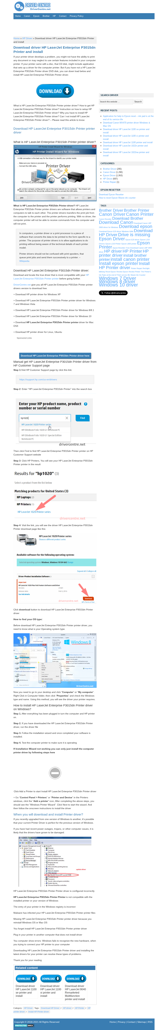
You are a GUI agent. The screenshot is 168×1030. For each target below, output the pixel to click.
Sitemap (141, 1022)
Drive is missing (134, 234)
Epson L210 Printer (113, 244)
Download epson (135, 226)
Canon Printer (140, 214)
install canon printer (130, 259)
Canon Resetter (105, 219)
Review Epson (122, 272)
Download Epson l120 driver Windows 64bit (116, 231)
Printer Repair (109, 182)
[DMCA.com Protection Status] (24, 1027)
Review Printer (134, 272)
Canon (27, 16)
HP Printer (79, 1008)
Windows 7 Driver (117, 278)
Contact (62, 16)
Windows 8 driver (117, 281)
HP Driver (27, 38)
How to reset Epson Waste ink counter (117, 198)
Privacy (121, 1022)
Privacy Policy (77, 16)
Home (18, 16)
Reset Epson (110, 272)
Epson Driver (109, 175)
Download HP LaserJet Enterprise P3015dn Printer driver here (55, 355)
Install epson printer (118, 263)
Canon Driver (109, 172)
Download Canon (116, 222)
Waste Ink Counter (138, 275)
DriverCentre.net (22, 284)
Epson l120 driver (132, 240)
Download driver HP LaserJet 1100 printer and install (128, 142)
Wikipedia (24, 261)
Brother (46, 16)
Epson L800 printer (128, 244)
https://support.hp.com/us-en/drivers (38, 379)
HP (54, 16)
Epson (36, 16)
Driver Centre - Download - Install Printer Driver (32, 6)
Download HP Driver (50, 1008)
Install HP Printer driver (38, 1012)
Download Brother (127, 218)
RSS (150, 1022)
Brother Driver (109, 169)
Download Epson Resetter (111, 194)
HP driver (67, 1008)
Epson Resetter (119, 248)
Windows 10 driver (118, 284)
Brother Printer (136, 210)
